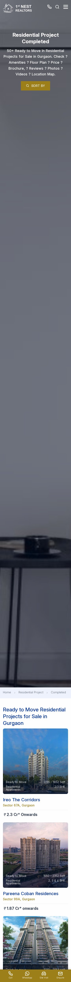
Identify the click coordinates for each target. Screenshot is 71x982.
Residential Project (31, 692)
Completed (58, 692)
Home (7, 692)
